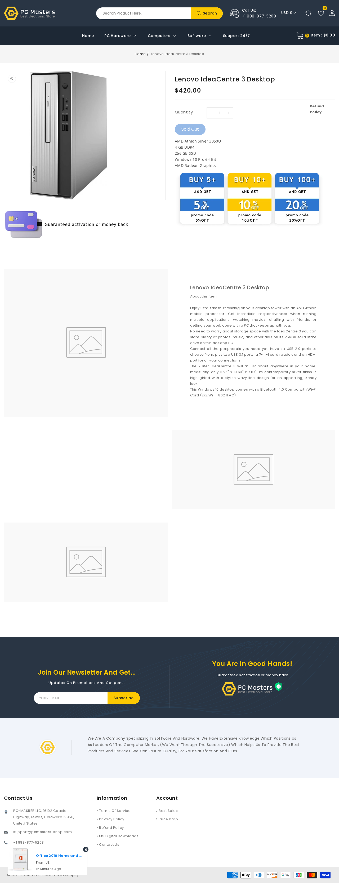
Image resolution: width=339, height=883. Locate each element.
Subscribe (124, 698)
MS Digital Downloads (118, 836)
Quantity (184, 112)
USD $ (286, 12)
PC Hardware (118, 35)
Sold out (190, 129)
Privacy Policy (111, 819)
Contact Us (108, 844)
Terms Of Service (114, 810)
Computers (160, 35)
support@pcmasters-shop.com (42, 831)
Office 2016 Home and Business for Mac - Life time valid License (59, 855)
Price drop (168, 819)
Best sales (168, 810)
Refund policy (111, 827)
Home (140, 53)
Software (197, 35)
